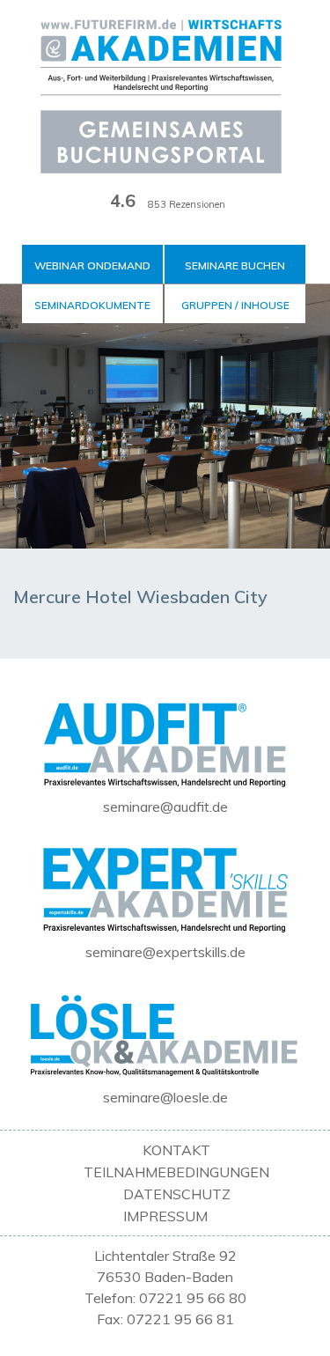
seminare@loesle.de (165, 1097)
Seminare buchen (235, 265)
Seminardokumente (92, 305)
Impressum (165, 1216)
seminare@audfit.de (165, 806)
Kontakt (176, 1150)
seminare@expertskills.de (165, 952)
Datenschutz (177, 1194)
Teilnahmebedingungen (176, 1172)
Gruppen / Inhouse (235, 305)
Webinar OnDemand (92, 265)
